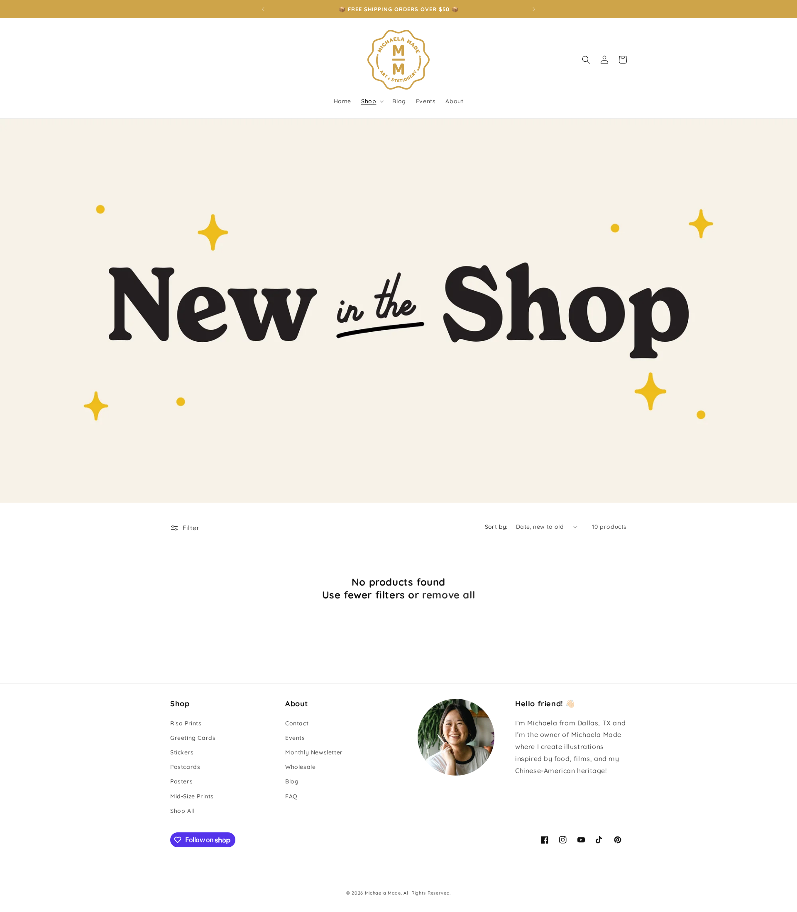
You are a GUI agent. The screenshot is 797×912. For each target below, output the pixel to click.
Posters (181, 781)
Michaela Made (383, 893)
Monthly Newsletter (314, 752)
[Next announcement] (534, 9)
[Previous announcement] (263, 9)
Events (295, 738)
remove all (448, 595)
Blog (291, 781)
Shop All (182, 811)
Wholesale (300, 767)
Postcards (185, 767)
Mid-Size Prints (192, 796)
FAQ (291, 796)
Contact (296, 723)
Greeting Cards (192, 738)
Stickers (182, 752)
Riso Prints (186, 723)
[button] (371, 101)
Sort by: (496, 526)
